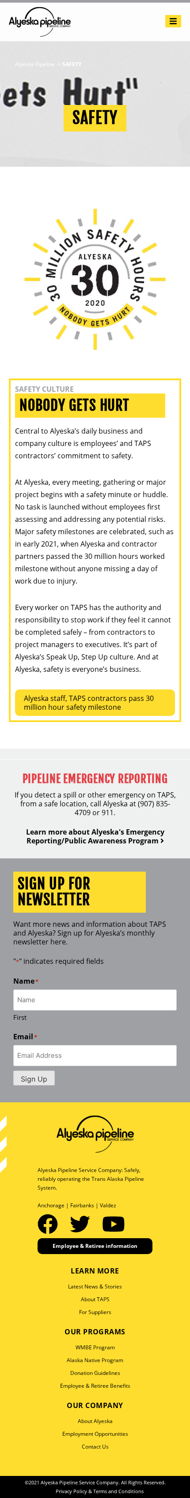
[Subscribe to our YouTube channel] (113, 1223)
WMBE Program (95, 1347)
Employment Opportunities (95, 1434)
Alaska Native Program (95, 1360)
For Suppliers (95, 1312)
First (20, 1017)
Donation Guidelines (95, 1373)
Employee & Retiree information (95, 1246)
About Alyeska (95, 1421)
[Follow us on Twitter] (82, 1223)
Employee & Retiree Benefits (95, 1385)
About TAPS (95, 1299)
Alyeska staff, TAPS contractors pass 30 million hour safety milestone (89, 702)
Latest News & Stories (95, 1286)
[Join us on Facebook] (50, 1223)
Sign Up (34, 1079)
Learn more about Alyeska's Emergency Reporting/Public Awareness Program (95, 836)
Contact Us (95, 1446)
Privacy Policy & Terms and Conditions (100, 1491)
